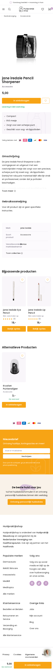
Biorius (23, 244)
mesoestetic (9, 574)
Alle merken (9, 593)
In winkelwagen (21, 100)
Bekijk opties (13, 328)
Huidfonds (8, 546)
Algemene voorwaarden (31, 655)
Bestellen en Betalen (13, 609)
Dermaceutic (9, 561)
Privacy (6, 654)
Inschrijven (26, 456)
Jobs (32, 609)
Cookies (17, 654)
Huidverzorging (10, 16)
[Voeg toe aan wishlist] (22, 279)
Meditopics (8, 587)
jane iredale (25, 228)
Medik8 (6, 581)
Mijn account (36, 615)
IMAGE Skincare (10, 568)
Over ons (34, 628)
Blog (32, 622)
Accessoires (25, 16)
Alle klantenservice (12, 635)
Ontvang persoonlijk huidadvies (26, 501)
